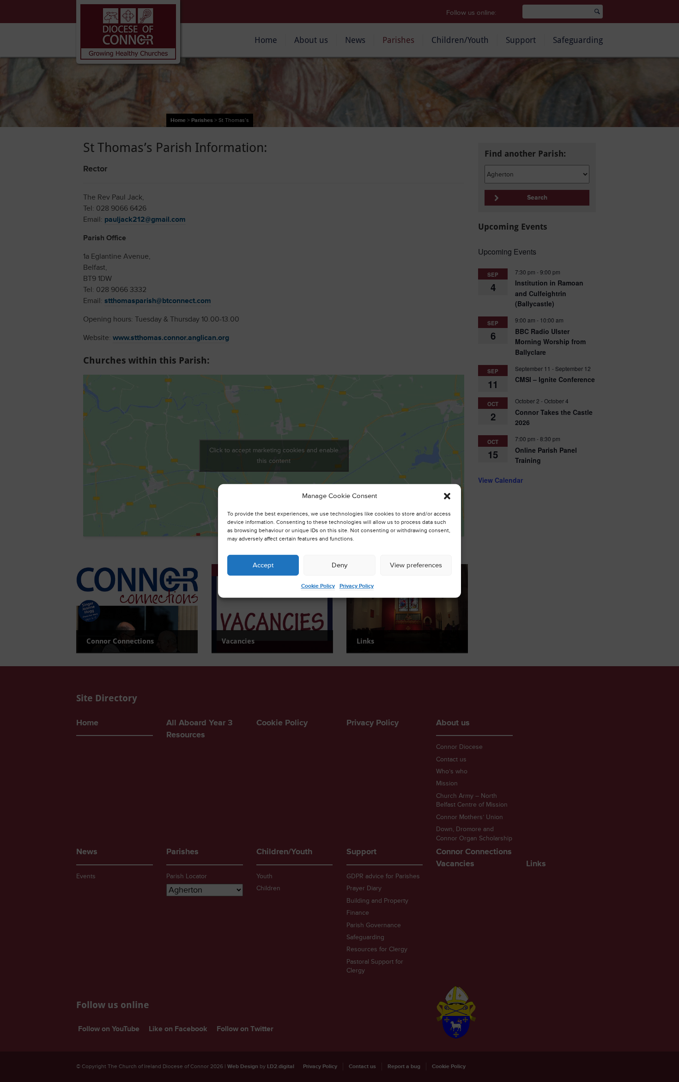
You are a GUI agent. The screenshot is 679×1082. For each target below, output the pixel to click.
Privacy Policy (357, 586)
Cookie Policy (318, 586)
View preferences (416, 565)
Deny (339, 565)
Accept (263, 565)
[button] (447, 496)
